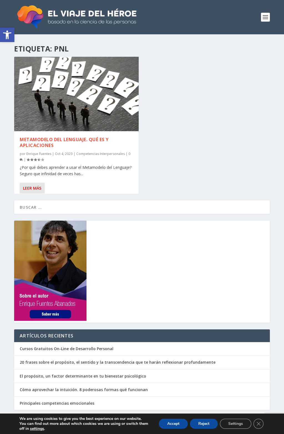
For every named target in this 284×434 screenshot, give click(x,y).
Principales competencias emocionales (57, 403)
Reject (203, 423)
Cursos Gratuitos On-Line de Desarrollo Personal (66, 348)
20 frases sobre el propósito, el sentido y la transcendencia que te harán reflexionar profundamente (117, 362)
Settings (235, 423)
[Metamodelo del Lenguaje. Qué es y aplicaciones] (76, 94)
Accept (173, 423)
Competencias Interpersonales (100, 153)
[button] (7, 35)
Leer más (32, 188)
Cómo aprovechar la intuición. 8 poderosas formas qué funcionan (84, 389)
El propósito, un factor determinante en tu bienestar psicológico (83, 376)
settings (37, 428)
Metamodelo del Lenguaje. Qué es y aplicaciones (64, 142)
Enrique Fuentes (38, 153)
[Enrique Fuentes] (50, 319)
